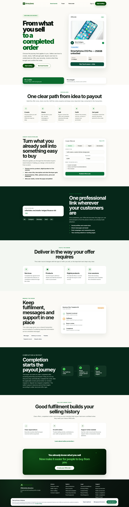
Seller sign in (54, 488)
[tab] (43, 80)
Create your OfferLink (64, 468)
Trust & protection (71, 492)
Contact (97, 486)
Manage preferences (99, 502)
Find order (71, 3)
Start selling (100, 3)
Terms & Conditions (86, 486)
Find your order (55, 486)
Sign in (92, 3)
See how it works (43, 65)
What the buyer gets (71, 162)
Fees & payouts (70, 495)
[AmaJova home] (28, 3)
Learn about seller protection (64, 441)
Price (66, 155)
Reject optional (87, 502)
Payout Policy (84, 492)
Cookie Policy (84, 490)
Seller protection (100, 490)
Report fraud (98, 497)
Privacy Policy (84, 488)
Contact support (55, 492)
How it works (53, 3)
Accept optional (112, 502)
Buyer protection (100, 488)
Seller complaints (100, 495)
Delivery (87, 155)
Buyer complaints (100, 492)
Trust (62, 3)
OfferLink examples (71, 490)
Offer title (68, 149)
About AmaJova (70, 486)
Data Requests (85, 495)
